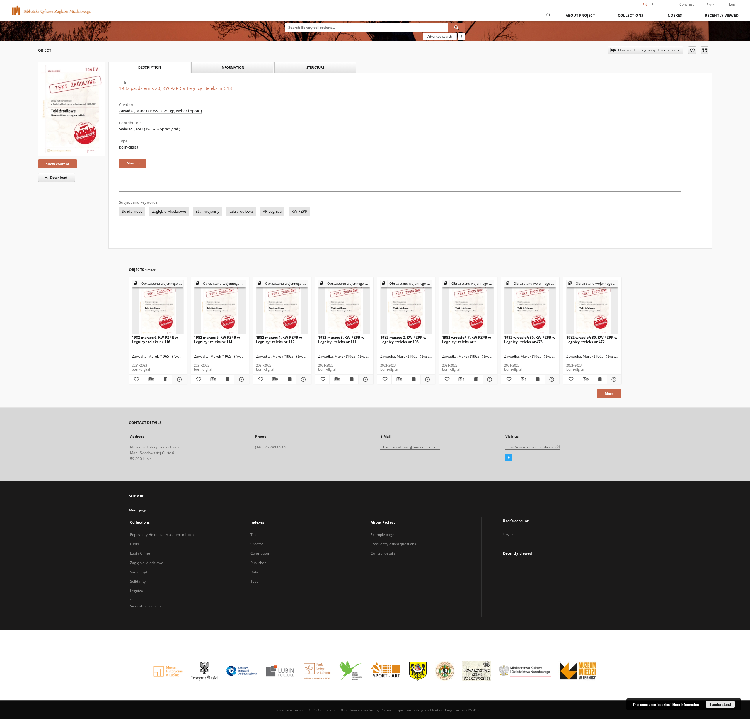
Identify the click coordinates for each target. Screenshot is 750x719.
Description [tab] (149, 67)
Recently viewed (722, 15)
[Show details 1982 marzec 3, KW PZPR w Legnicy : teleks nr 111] (365, 379)
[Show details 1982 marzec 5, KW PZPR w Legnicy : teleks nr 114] (240, 379)
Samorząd (138, 572)
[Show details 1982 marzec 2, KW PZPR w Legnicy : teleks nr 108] (427, 379)
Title (254, 534)
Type (254, 581)
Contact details (383, 553)
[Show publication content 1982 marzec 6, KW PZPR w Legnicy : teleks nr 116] (165, 379)
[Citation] (704, 50)
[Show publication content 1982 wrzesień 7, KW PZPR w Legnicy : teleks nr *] (475, 379)
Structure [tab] (315, 67)
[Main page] (547, 15)
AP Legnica (272, 211)
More (609, 393)
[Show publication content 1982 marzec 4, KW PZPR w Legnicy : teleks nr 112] (289, 379)
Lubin (134, 543)
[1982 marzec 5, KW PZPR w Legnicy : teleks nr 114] (220, 307)
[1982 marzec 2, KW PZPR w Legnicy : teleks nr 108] (406, 307)
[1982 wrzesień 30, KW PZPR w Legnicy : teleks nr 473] (530, 307)
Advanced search (439, 36)
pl (654, 4)
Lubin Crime (140, 553)
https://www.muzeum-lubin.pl (530, 446)
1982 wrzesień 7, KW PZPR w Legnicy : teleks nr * (466, 339)
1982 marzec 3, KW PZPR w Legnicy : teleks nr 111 (341, 339)
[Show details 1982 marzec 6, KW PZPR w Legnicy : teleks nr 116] (178, 379)
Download (58, 177)
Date (254, 572)
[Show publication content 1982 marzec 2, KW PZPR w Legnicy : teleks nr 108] (413, 379)
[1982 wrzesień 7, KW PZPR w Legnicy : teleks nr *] (468, 307)
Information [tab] (232, 67)
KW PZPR (299, 211)
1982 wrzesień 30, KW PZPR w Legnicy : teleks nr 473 (529, 339)
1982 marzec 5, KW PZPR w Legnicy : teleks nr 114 (217, 339)
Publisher (258, 562)
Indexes (674, 15)
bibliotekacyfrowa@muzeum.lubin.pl (410, 446)
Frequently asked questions (393, 543)
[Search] (456, 27)
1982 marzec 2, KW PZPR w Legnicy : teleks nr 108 (403, 339)
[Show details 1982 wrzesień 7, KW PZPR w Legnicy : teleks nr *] (489, 379)
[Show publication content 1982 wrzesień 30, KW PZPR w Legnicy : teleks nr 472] (599, 379)
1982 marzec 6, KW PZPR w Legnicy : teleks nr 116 (155, 339)
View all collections (145, 606)
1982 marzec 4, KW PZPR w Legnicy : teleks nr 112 (279, 339)
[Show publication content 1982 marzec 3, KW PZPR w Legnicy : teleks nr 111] (351, 379)
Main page (138, 509)
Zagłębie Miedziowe (169, 211)
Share (712, 4)
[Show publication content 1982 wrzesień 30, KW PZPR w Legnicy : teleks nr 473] (537, 379)
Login (733, 4)
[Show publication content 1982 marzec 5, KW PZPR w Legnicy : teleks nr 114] (227, 379)
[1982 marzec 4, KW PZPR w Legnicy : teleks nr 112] (282, 307)
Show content (57, 163)
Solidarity (138, 581)
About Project (580, 15)
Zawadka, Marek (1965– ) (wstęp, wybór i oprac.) (160, 110)
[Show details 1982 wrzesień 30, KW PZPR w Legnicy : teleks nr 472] (613, 379)
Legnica (136, 590)
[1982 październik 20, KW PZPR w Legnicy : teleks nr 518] (71, 109)
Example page (382, 534)
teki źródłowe (241, 211)
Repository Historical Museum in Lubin (162, 534)
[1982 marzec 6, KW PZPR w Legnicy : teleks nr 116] (157, 307)
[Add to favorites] (692, 50)
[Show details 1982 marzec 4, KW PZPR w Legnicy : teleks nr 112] (303, 379)
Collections (631, 15)
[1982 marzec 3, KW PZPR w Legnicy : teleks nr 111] (344, 307)
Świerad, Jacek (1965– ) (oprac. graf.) (149, 129)
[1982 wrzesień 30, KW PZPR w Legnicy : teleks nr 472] (592, 307)
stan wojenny (207, 211)
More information (685, 704)
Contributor (260, 553)
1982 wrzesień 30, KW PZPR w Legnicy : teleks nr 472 (591, 339)
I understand (720, 704)
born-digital (129, 147)
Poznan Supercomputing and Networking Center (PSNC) (430, 710)
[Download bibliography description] (150, 379)
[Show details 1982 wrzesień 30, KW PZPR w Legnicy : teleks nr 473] (551, 379)
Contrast (686, 4)
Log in (508, 533)
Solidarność (132, 211)
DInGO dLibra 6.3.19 (325, 710)
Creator (256, 543)
